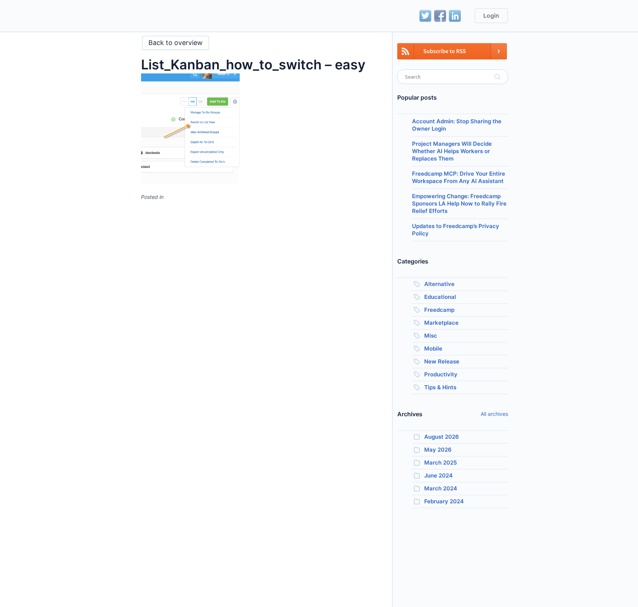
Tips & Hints (440, 387)
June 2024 (438, 475)
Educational (440, 296)
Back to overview (175, 42)
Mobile (433, 348)
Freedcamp (439, 309)
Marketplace (441, 322)
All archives (494, 414)
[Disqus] (261, 298)
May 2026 (438, 449)
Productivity (440, 374)
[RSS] (452, 55)
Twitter (425, 16)
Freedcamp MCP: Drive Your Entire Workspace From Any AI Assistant (458, 177)
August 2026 (441, 436)
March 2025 (440, 462)
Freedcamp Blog (163, 16)
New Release (441, 361)
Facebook (440, 16)
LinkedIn (455, 16)
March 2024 (440, 488)
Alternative (439, 283)
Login (491, 15)
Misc (430, 335)
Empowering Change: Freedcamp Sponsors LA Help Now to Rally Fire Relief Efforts (459, 203)
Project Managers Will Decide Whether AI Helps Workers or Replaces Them (452, 151)
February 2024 (444, 501)
